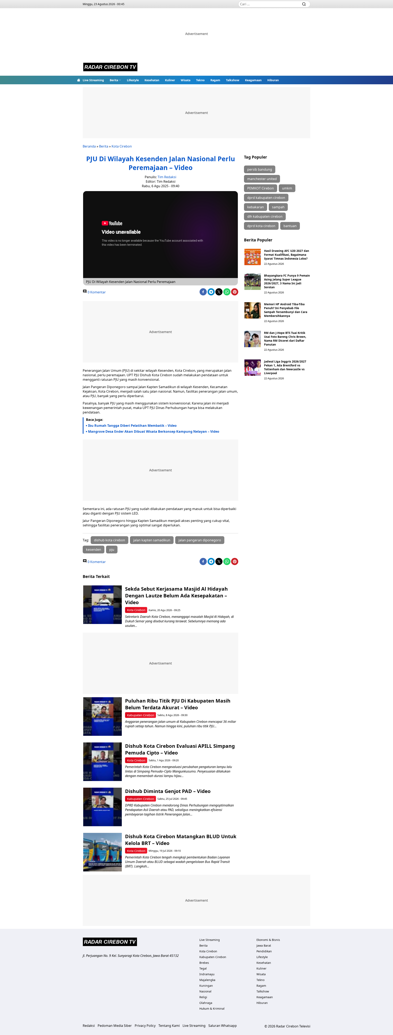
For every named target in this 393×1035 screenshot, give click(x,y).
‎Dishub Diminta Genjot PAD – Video (168, 791)
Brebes (204, 963)
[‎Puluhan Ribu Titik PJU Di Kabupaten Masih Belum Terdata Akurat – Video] (102, 716)
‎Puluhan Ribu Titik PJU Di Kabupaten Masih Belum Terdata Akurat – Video (177, 704)
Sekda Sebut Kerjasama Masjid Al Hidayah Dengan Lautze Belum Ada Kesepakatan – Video (176, 595)
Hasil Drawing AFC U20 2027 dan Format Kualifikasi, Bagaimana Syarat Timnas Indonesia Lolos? (286, 254)
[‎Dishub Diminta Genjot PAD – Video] (102, 807)
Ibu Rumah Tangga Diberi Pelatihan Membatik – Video (132, 425)
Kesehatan (152, 80)
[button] (115, 80)
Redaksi (89, 1025)
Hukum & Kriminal (212, 1008)
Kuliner (170, 80)
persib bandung (259, 169)
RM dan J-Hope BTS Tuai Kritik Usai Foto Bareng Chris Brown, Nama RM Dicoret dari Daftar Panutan (285, 338)
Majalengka (207, 980)
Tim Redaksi (167, 177)
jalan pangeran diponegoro (199, 540)
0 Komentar (96, 292)
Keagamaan (253, 80)
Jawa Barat (263, 945)
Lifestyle (133, 80)
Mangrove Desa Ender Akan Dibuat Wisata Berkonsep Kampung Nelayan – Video (153, 431)
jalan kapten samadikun (151, 540)
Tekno (200, 80)
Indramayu (207, 974)
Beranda (89, 146)
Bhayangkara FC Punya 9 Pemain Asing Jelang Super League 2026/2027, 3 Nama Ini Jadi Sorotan (287, 281)
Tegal (203, 968)
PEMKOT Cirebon (260, 188)
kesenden (93, 549)
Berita (114, 80)
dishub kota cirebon (109, 540)
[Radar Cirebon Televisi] (110, 67)
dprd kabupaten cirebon (266, 197)
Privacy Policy (145, 1025)
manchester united (262, 179)
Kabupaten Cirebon (140, 715)
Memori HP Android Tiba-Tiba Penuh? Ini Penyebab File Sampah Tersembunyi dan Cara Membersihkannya (285, 310)
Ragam (215, 80)
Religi (203, 997)
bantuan (290, 226)
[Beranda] (78, 80)
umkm (287, 188)
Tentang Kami (169, 1025)
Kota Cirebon (122, 146)
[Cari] (303, 4)
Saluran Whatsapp (222, 1025)
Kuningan (206, 986)
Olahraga (205, 1003)
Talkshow (232, 80)
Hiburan (273, 80)
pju (111, 549)
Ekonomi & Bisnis (268, 940)
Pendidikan (264, 951)
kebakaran (255, 207)
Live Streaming (93, 80)
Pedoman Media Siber (115, 1025)
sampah (278, 207)
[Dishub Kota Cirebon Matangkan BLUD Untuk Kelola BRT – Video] (102, 852)
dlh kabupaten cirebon (264, 216)
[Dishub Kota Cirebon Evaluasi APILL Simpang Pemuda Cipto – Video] (102, 761)
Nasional (205, 991)
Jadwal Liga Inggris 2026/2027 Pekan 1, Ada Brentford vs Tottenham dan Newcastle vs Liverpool (285, 367)
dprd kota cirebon (261, 226)
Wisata (185, 80)
